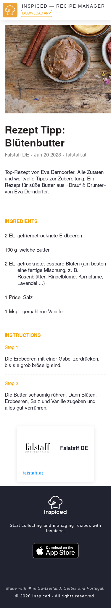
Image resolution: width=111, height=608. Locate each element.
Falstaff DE (17, 154)
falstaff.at (76, 154)
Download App (36, 13)
